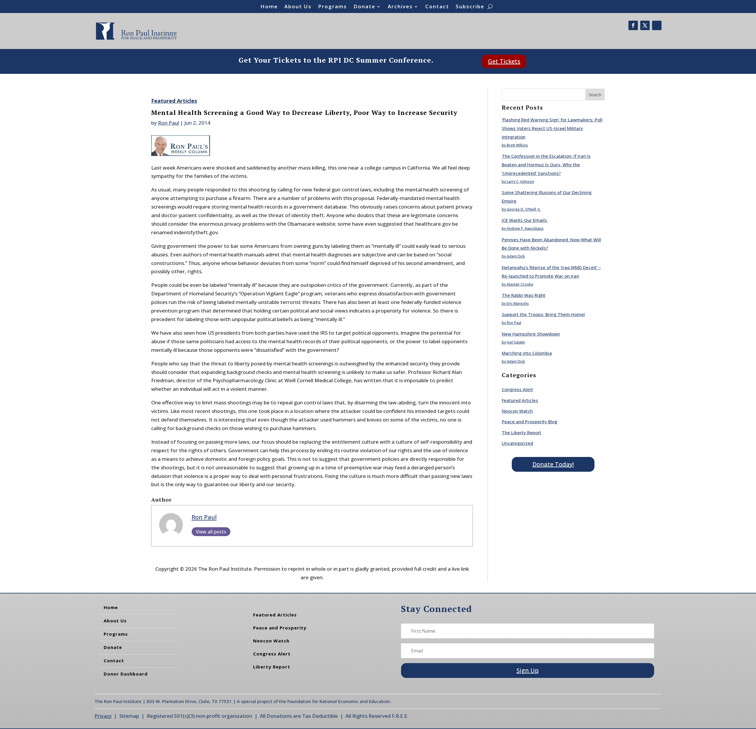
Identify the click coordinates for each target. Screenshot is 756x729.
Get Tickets (504, 61)
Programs (332, 7)
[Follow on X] (645, 25)
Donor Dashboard (126, 674)
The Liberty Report (521, 432)
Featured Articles (174, 100)
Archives (400, 7)
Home (269, 7)
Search (595, 94)
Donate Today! (553, 464)
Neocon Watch (517, 411)
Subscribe (470, 7)
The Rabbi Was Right (523, 295)
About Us (298, 7)
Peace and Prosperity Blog (529, 421)
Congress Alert (517, 389)
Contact (437, 7)
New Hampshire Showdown (531, 334)
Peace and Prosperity (280, 628)
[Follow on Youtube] (657, 25)
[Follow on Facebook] (633, 25)
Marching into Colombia (527, 353)
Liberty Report (271, 667)
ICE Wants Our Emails (525, 220)
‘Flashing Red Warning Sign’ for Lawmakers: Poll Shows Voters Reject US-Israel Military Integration (552, 128)
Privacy (103, 715)
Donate (364, 7)
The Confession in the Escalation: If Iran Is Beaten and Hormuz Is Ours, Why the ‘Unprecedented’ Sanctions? (546, 164)
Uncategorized (517, 443)
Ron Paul (168, 122)
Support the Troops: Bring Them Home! (543, 314)
